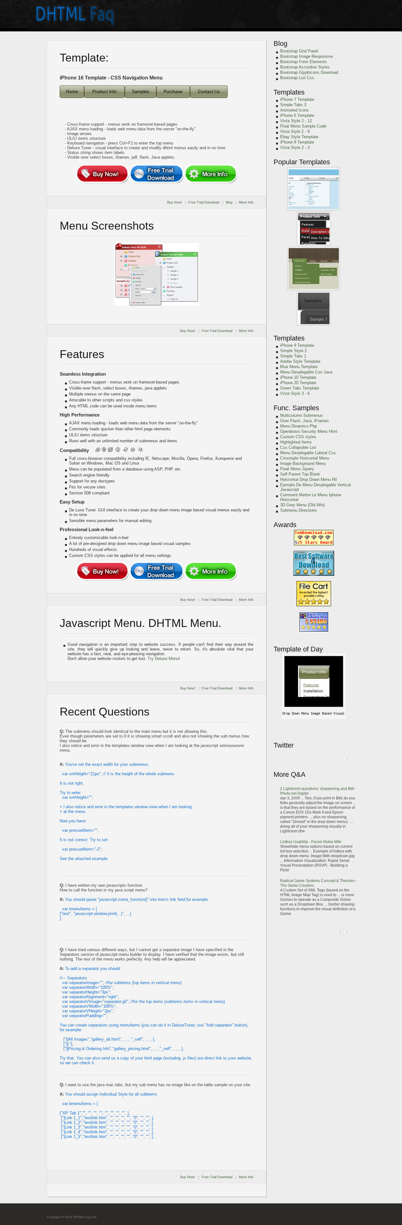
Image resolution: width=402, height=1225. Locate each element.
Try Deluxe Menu (163, 658)
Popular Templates (302, 162)
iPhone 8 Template (297, 142)
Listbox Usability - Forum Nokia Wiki (310, 842)
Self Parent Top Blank (300, 474)
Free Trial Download (203, 202)
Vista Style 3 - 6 (295, 393)
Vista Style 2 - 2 (295, 147)
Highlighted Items (296, 442)
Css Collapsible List (298, 447)
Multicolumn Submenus (301, 415)
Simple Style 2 (293, 350)
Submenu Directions (298, 510)
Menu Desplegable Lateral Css (308, 452)
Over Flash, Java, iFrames (304, 420)
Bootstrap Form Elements (303, 61)
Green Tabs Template (299, 388)
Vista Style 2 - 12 (296, 120)
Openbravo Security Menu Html (308, 431)
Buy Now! (174, 202)
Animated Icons (294, 110)
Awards (285, 525)
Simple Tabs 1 (293, 356)
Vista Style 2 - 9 (295, 131)
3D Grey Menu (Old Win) (302, 505)
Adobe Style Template (300, 361)
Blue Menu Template (299, 366)
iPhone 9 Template (297, 345)
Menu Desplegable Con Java (306, 372)
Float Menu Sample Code (303, 126)
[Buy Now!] (102, 173)
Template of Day (298, 649)
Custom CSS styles (298, 436)
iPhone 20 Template (298, 382)
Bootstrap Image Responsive (306, 56)
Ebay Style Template (299, 136)
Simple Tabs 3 (293, 104)
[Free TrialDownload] (156, 173)
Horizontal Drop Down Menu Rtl (308, 479)
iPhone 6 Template (297, 115)
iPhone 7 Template (297, 99)
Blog (229, 202)
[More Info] (210, 173)
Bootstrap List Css (297, 77)
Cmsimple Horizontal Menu (304, 458)
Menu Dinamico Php (298, 426)
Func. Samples (296, 408)
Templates (289, 92)
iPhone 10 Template (298, 377)
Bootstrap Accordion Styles (305, 67)
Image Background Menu (303, 463)
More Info (246, 202)
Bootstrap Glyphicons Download (309, 72)
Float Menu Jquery (297, 468)
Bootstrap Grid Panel (299, 51)
